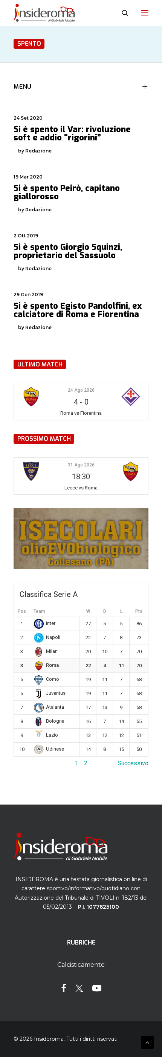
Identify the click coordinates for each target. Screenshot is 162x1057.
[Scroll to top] (147, 1041)
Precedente (29, 763)
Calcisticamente (81, 964)
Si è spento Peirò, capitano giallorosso (67, 192)
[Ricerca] (121, 12)
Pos (22, 611)
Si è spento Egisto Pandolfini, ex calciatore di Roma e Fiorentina (78, 310)
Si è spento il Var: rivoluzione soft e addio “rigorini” (72, 133)
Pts (138, 611)
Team (39, 611)
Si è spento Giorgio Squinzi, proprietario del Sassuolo (68, 251)
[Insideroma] (44, 12)
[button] (144, 13)
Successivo (133, 763)
